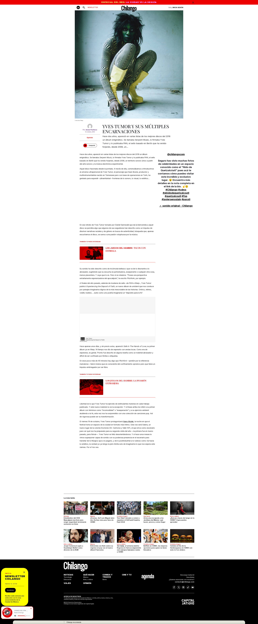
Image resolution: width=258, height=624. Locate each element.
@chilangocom (176, 154)
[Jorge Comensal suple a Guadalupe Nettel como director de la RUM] (76, 536)
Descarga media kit (187, 575)
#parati (186, 199)
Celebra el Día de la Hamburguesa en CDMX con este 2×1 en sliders (181, 548)
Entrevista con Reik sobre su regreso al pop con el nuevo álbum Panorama (101, 548)
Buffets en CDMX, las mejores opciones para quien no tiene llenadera (155, 548)
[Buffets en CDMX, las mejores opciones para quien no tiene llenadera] (156, 536)
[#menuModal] (78, 7)
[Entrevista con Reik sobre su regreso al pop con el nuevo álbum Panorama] (102, 536)
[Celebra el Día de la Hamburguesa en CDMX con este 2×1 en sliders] (182, 536)
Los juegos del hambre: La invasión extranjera (126, 382)
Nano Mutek (128, 421)
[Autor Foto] (90, 126)
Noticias (66, 516)
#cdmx (182, 189)
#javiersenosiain (171, 199)
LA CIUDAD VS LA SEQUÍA (141, 2)
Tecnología (68, 577)
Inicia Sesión (178, 7)
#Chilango (172, 189)
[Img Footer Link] (147, 576)
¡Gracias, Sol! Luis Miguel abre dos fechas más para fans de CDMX (102, 520)
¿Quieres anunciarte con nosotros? (181, 579)
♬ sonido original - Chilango (176, 205)
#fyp (184, 196)
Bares (104, 579)
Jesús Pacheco (91, 130)
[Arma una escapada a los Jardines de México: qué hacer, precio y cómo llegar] (156, 508)
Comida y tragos (122, 516)
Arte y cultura (174, 516)
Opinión (90, 138)
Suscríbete (190, 577)
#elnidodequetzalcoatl (176, 192)
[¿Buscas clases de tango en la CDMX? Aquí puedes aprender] (182, 508)
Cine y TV (127, 575)
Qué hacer (147, 516)
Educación (67, 579)
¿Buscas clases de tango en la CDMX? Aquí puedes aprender (182, 520)
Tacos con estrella (126, 249)
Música (92, 516)
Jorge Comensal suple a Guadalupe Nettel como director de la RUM (73, 548)
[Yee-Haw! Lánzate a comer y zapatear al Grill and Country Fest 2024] (129, 508)
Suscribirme (10, 590)
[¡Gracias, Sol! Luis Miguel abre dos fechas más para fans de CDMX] (102, 508)
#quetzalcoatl (173, 196)
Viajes (67, 583)
